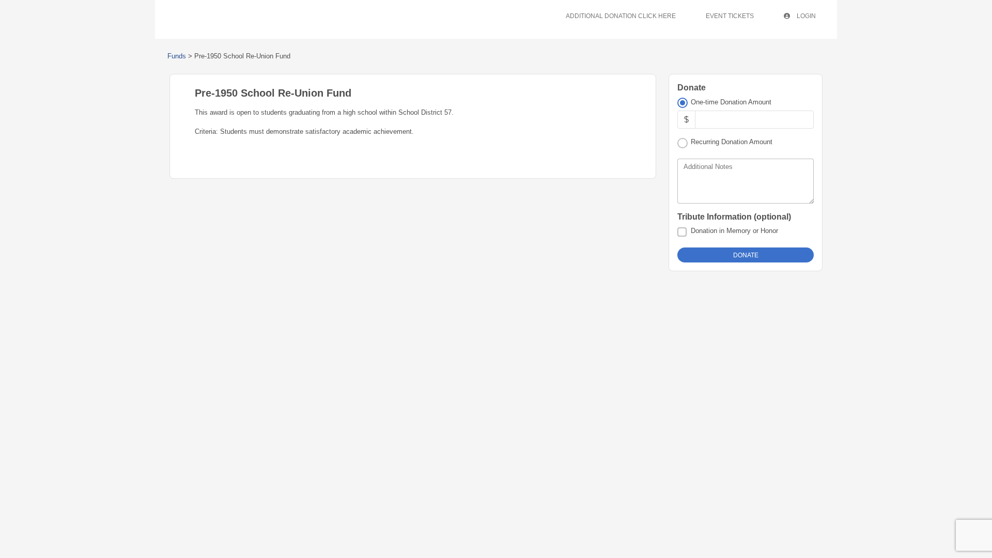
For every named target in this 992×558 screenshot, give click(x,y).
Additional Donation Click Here (621, 16)
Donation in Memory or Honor (734, 231)
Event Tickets (730, 16)
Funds (176, 56)
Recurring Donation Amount (731, 142)
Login (805, 16)
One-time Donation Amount (731, 102)
